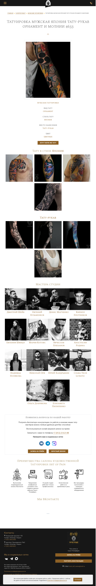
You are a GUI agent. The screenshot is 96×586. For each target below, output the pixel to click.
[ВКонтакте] (6, 559)
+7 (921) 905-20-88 (10, 539)
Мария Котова (37, 342)
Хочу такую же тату (48, 143)
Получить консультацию (73, 561)
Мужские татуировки (48, 102)
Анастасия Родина (80, 344)
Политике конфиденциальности (57, 580)
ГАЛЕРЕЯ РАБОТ (21, 13)
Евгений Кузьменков (37, 313)
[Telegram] (11, 559)
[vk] (41, 443)
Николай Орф (37, 373)
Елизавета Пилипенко (59, 405)
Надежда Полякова (15, 374)
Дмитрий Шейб (15, 312)
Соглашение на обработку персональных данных (20, 574)
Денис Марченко (59, 312)
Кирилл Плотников (80, 313)
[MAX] (16, 559)
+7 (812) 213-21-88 (61, 433)
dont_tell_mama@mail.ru (77, 566)
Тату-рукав (48, 128)
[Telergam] (48, 443)
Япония (48, 119)
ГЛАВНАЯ (10, 13)
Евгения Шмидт (15, 342)
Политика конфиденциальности (15, 571)
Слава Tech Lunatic (80, 374)
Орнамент (48, 111)
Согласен (78, 579)
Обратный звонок (58, 451)
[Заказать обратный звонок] (91, 3)
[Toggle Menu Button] (5, 3)
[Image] (19, 168)
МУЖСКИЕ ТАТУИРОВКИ (35, 13)
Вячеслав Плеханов (58, 344)
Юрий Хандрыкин (58, 373)
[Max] (54, 443)
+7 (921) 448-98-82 (10, 546)
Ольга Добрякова (37, 403)
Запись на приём (37, 451)
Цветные (48, 136)
